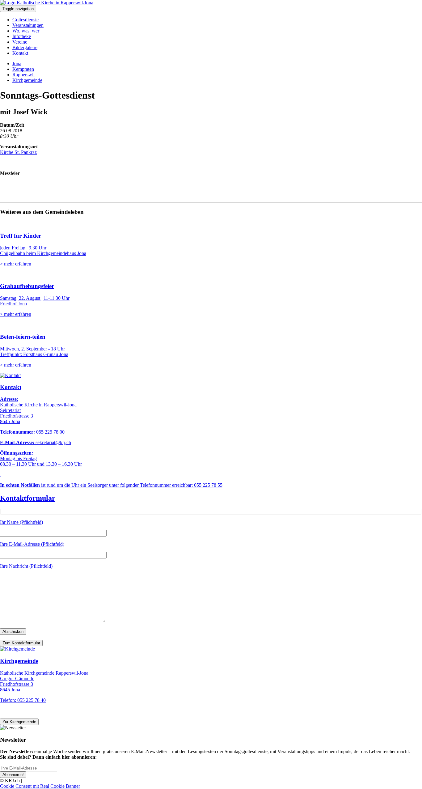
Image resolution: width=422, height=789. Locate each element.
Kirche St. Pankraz (18, 152)
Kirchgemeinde (27, 80)
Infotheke (21, 36)
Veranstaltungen (28, 25)
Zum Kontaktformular (21, 643)
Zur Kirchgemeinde (19, 721)
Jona (16, 63)
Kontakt (20, 53)
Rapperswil (23, 74)
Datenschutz (60, 780)
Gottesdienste (25, 19)
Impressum (33, 780)
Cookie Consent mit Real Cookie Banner (40, 786)
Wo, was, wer (25, 30)
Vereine (19, 42)
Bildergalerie (24, 47)
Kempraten (23, 69)
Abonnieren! (13, 774)
